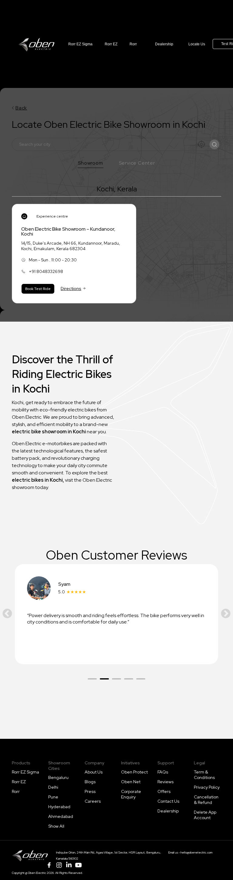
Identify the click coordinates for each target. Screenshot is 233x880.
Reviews (165, 781)
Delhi (53, 787)
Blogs (90, 781)
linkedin (68, 865)
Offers (164, 791)
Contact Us (168, 801)
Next (226, 614)
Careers (93, 801)
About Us (94, 772)
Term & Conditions (204, 774)
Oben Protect (134, 772)
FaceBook (49, 865)
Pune (53, 797)
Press (90, 791)
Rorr (133, 44)
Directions (71, 288)
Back (21, 108)
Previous (7, 614)
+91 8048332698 (46, 271)
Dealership (164, 44)
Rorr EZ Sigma (80, 44)
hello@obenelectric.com (196, 852)
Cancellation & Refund (206, 799)
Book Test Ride (38, 288)
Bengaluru (58, 777)
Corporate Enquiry (131, 794)
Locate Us (196, 44)
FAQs (162, 772)
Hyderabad (59, 806)
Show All (56, 826)
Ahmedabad (60, 816)
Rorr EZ (111, 44)
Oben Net (130, 781)
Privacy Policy (207, 787)
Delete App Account (205, 814)
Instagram (59, 865)
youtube (78, 865)
